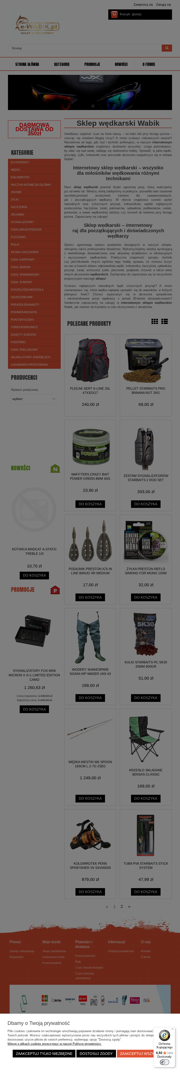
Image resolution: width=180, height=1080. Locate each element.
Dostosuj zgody (96, 1054)
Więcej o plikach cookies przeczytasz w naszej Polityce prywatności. (55, 1044)
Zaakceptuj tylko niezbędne (44, 1054)
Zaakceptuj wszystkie (142, 1054)
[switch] (164, 1062)
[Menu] (172, 1030)
